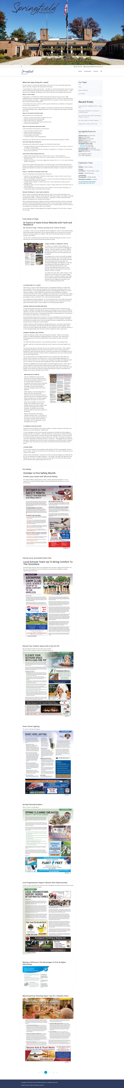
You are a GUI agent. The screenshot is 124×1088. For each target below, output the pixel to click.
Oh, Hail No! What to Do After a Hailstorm (89, 120)
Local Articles (82, 93)
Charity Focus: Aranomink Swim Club (37, 558)
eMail (97, 171)
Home (80, 71)
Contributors (87, 71)
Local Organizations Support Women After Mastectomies (45, 882)
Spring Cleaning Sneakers (33, 804)
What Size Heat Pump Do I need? (35, 82)
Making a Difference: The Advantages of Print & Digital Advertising (44, 963)
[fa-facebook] (21, 66)
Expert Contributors (83, 90)
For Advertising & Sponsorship (87, 181)
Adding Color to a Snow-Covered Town (88, 123)
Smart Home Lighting (31, 726)
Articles (96, 71)
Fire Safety (27, 469)
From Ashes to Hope (31, 219)
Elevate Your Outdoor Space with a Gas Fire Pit (41, 646)
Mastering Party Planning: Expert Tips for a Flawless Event (46, 996)
